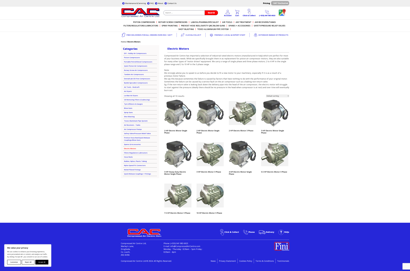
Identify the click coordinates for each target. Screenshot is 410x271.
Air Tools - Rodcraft (132, 87)
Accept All (41, 262)
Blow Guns (128, 108)
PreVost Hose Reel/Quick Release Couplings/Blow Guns (137, 139)
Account (228, 15)
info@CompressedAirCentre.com (185, 246)
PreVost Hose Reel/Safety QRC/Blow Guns (203, 26)
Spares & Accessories (132, 144)
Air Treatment (243, 22)
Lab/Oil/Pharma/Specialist (205, 22)
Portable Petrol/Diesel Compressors (138, 62)
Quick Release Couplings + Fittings (137, 174)
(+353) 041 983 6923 (267, 15)
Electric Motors (130, 148)
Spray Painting (170, 26)
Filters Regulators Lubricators (135, 153)
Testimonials (283, 261)
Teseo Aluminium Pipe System (213, 29)
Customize (14, 262)
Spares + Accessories (239, 26)
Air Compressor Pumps (133, 129)
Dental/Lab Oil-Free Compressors (137, 79)
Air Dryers (128, 91)
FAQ (152, 3)
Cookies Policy (245, 261)
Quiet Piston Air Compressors (135, 66)
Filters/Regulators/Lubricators (140, 26)
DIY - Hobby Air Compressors (135, 53)
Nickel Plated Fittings (132, 170)
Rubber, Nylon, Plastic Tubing (135, 161)
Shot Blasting (186, 29)
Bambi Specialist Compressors (136, 83)
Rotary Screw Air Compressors (136, 70)
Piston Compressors (144, 22)
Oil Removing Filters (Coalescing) (137, 100)
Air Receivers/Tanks (265, 22)
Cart (237, 15)
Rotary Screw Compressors (172, 22)
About (160, 3)
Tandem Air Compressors (134, 74)
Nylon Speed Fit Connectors (135, 165)
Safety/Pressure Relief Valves (269, 26)
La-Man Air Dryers (131, 95)
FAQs (286, 232)
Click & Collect (249, 15)
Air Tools (227, 22)
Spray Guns (128, 112)
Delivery (270, 232)
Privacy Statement (227, 261)
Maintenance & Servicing (135, 3)
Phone (251, 232)
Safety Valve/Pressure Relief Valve (137, 133)
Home (123, 42)
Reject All (28, 262)
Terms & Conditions (265, 261)
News (213, 261)
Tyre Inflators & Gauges (133, 104)
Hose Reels (128, 157)
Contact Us (171, 3)
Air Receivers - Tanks (132, 125)
